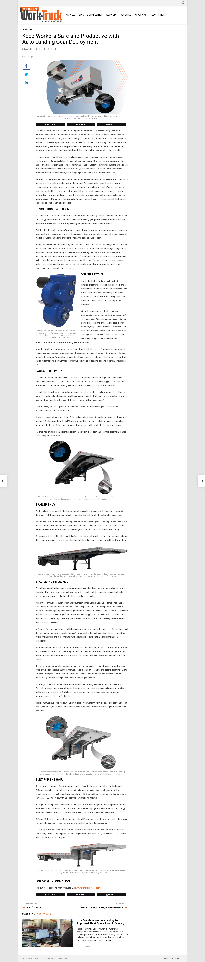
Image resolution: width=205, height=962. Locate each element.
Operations (44, 914)
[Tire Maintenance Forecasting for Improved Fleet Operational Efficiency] (47, 933)
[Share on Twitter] (26, 74)
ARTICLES (70, 14)
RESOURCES (111, 14)
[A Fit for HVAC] (3, 481)
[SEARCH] (183, 3)
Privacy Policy (177, 958)
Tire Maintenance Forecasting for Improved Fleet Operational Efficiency (100, 922)
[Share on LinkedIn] (26, 82)
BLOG (81, 14)
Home (166, 958)
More (109, 940)
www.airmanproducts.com (88, 888)
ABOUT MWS (140, 14)
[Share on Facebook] (26, 66)
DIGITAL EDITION (94, 14)
